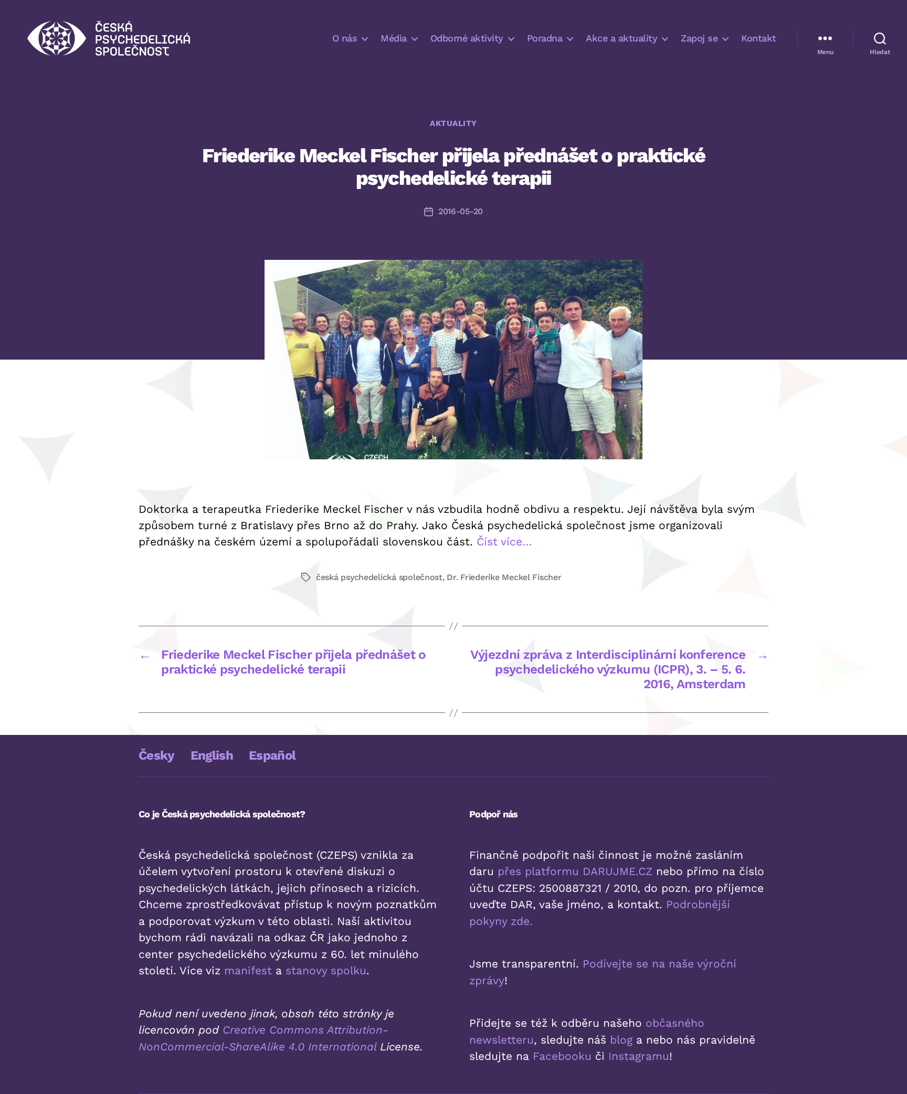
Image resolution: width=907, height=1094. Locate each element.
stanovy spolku (326, 970)
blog (621, 1039)
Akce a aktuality (621, 38)
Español (272, 755)
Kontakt (758, 38)
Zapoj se (699, 38)
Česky (157, 755)
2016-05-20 (460, 211)
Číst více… (504, 541)
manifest (248, 970)
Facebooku (562, 1056)
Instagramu (638, 1056)
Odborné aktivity (466, 38)
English (212, 755)
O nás (344, 38)
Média (394, 38)
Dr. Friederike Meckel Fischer (504, 577)
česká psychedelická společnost (379, 577)
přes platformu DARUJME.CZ (575, 871)
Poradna (545, 38)
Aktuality (453, 123)
